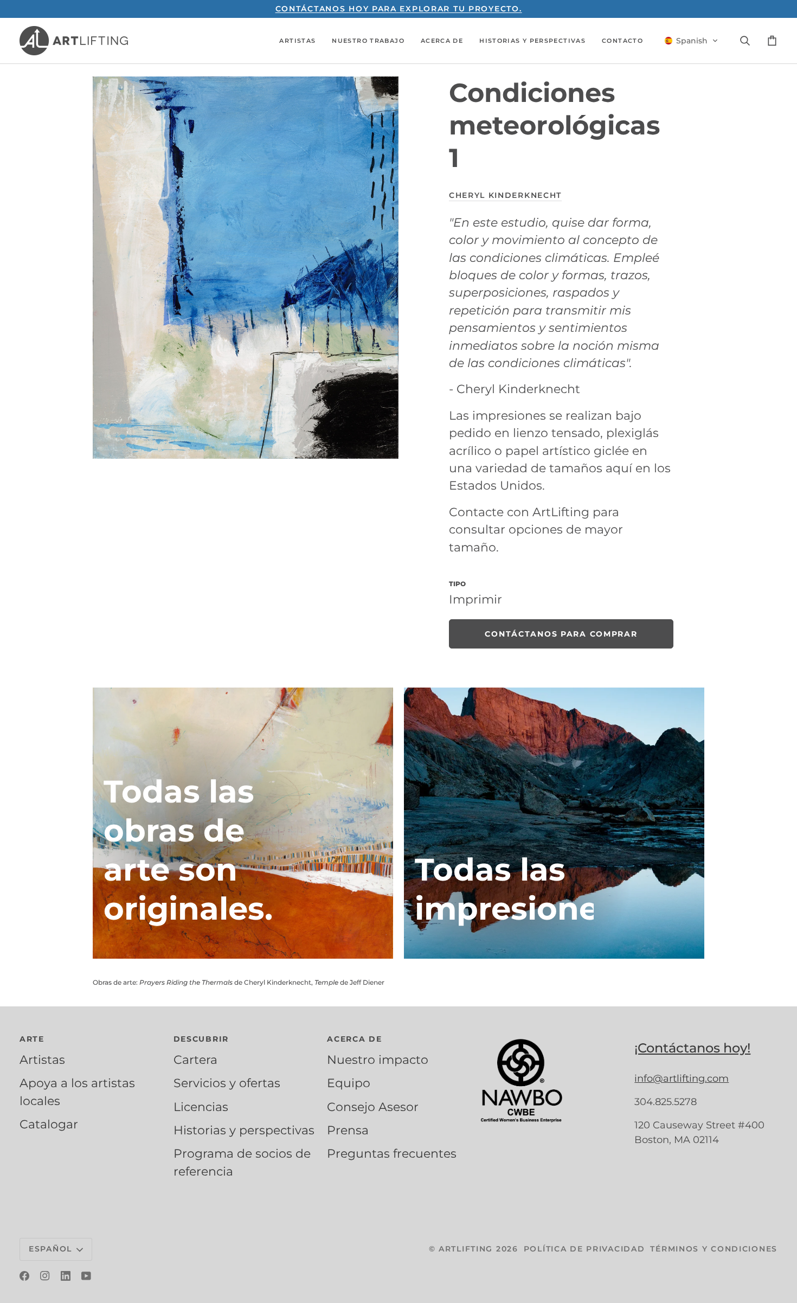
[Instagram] (45, 1276)
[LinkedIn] (65, 1276)
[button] (297, 40)
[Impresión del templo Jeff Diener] (554, 823)
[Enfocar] (245, 267)
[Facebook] (24, 1276)
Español (50, 1249)
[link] (561, 634)
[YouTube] (86, 1276)
